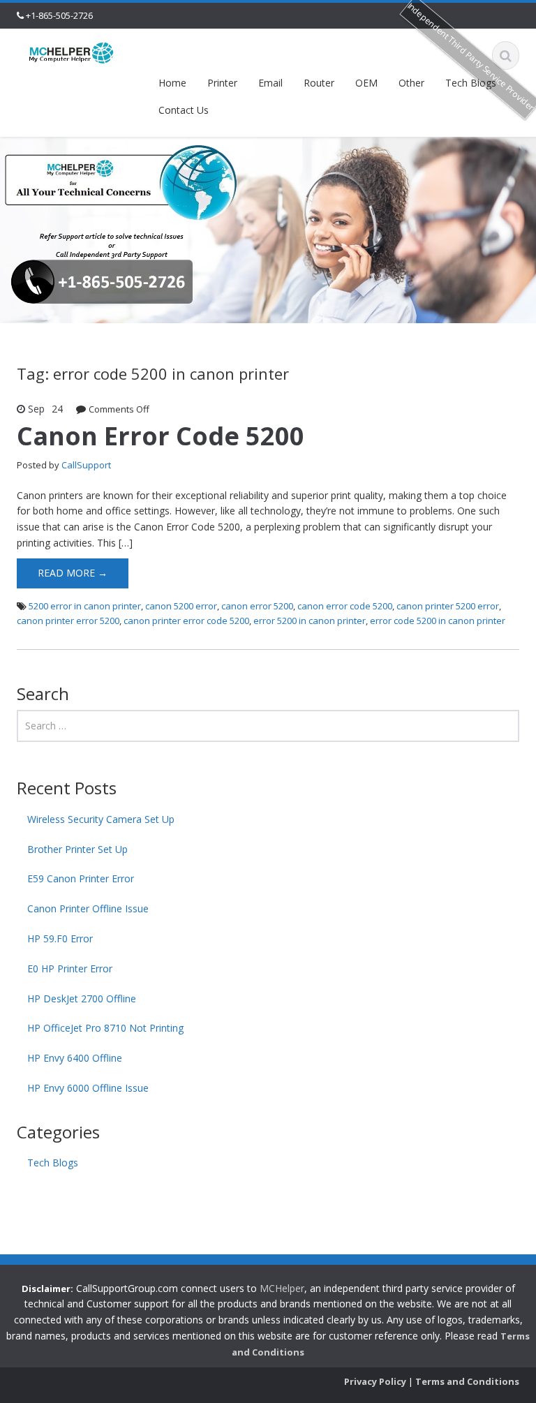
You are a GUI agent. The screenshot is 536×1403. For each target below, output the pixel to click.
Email (270, 82)
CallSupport (86, 465)
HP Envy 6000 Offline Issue (88, 1087)
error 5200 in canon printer (309, 620)
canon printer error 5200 (68, 620)
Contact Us (183, 110)
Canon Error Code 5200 (160, 436)
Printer (222, 82)
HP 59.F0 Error (60, 938)
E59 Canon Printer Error (80, 878)
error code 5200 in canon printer (437, 620)
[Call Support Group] (71, 52)
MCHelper (282, 1288)
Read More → (72, 572)
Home (172, 82)
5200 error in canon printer (85, 606)
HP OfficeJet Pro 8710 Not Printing (105, 1027)
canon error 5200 (257, 606)
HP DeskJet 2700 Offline (81, 998)
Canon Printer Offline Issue (88, 908)
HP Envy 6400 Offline (74, 1057)
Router (319, 82)
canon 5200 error (181, 606)
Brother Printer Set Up (77, 849)
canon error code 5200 (344, 606)
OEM (366, 82)
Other (411, 82)
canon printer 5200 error (447, 606)
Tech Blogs (470, 82)
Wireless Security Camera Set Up (100, 819)
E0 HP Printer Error (69, 968)
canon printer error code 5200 (186, 620)
